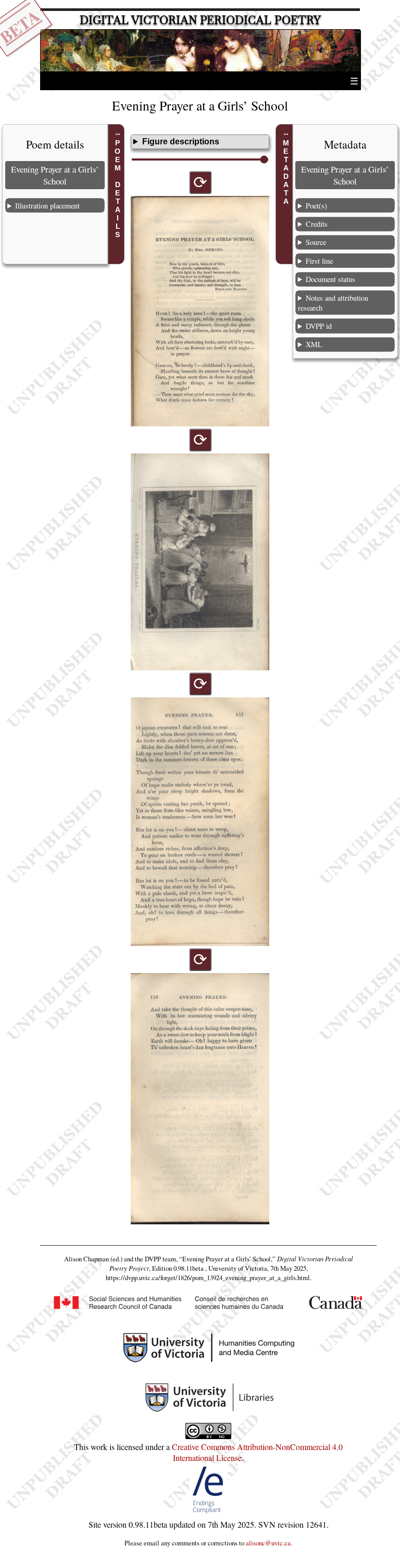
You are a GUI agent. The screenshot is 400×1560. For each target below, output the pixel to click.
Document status (330, 279)
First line (319, 261)
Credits (317, 224)
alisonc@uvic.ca (268, 1542)
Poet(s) (316, 206)
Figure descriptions (180, 141)
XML (314, 344)
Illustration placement (47, 206)
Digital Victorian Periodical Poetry (200, 20)
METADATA (286, 172)
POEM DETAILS (118, 189)
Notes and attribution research (333, 303)
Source (316, 242)
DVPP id (319, 326)
